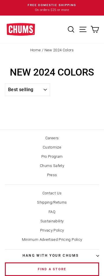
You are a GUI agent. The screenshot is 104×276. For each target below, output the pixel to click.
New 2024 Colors (59, 50)
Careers (52, 138)
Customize (52, 147)
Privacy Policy (52, 230)
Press (52, 175)
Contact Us (52, 193)
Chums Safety (52, 166)
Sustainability (52, 221)
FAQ (52, 212)
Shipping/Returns (52, 202)
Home (35, 50)
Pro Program (52, 156)
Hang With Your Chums (51, 256)
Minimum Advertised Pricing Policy (52, 239)
